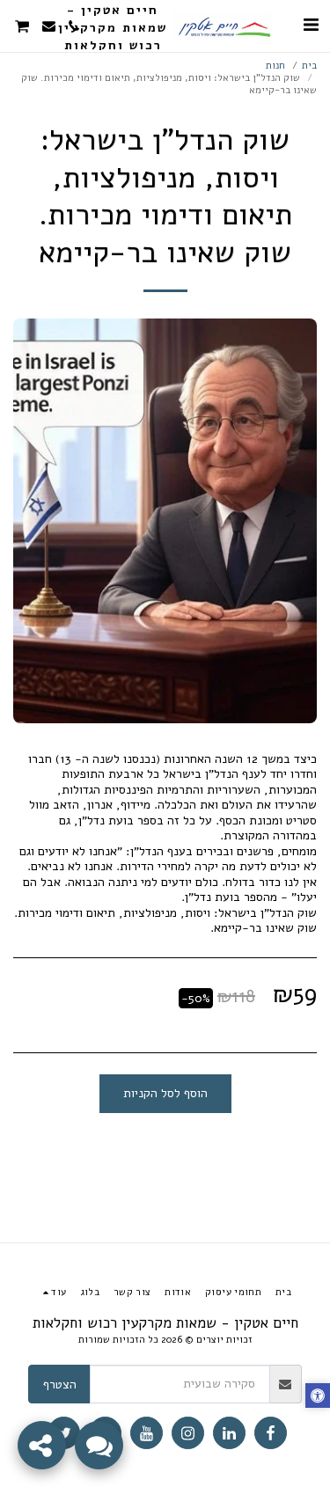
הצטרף (60, 1384)
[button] (311, 25)
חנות (275, 65)
